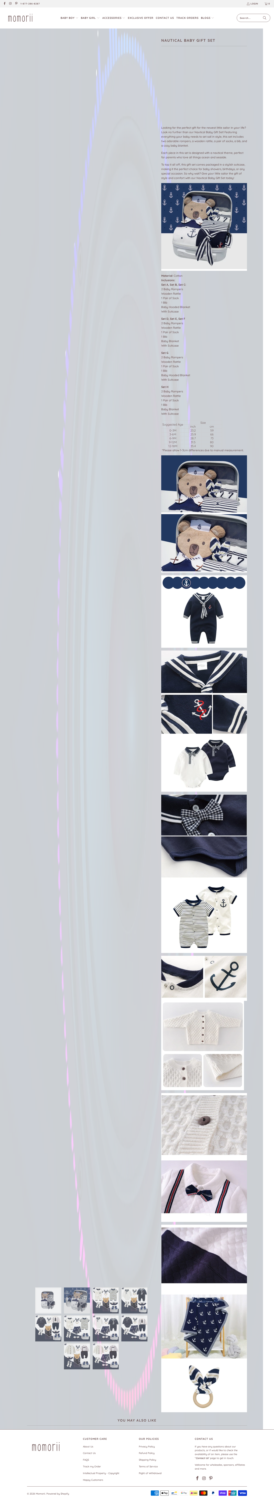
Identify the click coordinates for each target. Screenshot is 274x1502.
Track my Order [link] (92, 1466)
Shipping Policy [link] (147, 1459)
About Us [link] (88, 1446)
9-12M (200, 75)
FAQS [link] (86, 1459)
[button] (69, 18)
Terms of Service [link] (148, 1466)
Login (254, 3)
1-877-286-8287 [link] (30, 3)
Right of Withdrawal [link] (150, 1473)
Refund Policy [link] (147, 1453)
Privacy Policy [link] (147, 1446)
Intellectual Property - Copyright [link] (101, 1473)
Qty (163, 102)
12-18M (212, 75)
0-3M (166, 75)
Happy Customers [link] (93, 1479)
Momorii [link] (40, 1493)
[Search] (264, 18)
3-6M (177, 75)
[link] (4, 3)
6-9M (188, 75)
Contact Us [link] (89, 1453)
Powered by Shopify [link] (57, 1493)
